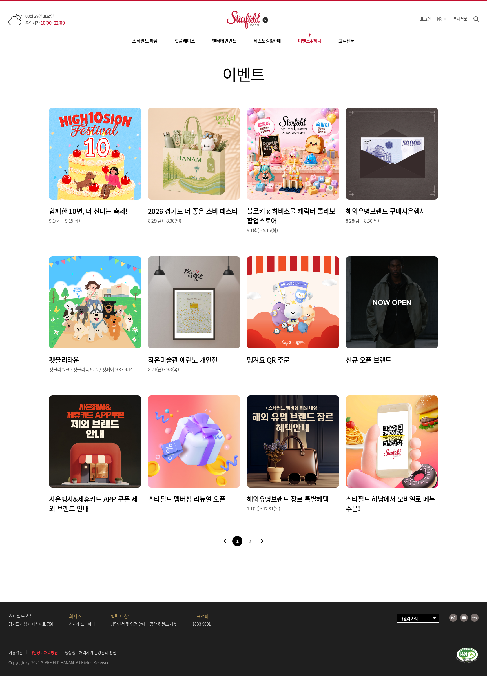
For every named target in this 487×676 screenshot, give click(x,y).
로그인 (425, 19)
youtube (464, 618)
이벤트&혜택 (310, 40)
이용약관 (15, 652)
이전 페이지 (225, 541)
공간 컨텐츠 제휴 (163, 624)
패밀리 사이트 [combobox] (411, 618)
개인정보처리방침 (44, 652)
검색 (476, 19)
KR (439, 19)
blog (475, 618)
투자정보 (460, 19)
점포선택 (265, 20)
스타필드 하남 (145, 40)
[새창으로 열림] (467, 661)
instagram (453, 618)
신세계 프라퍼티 (82, 624)
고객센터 (346, 40)
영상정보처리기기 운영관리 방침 (90, 652)
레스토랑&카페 (267, 40)
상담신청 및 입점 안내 (128, 624)
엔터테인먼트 (224, 40)
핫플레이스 (185, 40)
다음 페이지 (262, 541)
